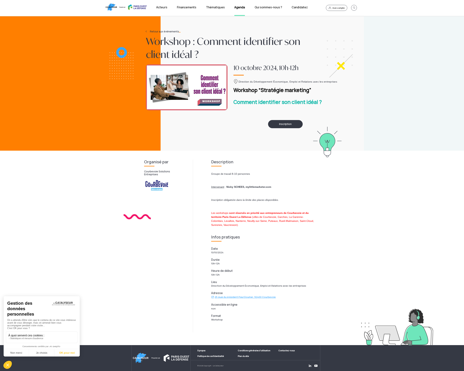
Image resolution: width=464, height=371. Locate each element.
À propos (201, 350)
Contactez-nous (286, 350)
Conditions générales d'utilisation (254, 350)
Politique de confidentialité (210, 356)
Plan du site (243, 356)
